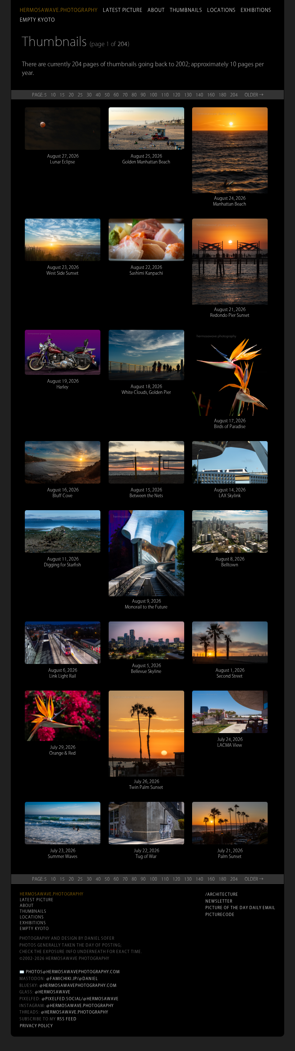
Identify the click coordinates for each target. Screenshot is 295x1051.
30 (89, 95)
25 (80, 95)
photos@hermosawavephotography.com (73, 972)
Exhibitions (256, 10)
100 (153, 95)
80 (134, 95)
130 (188, 95)
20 (71, 95)
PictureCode (220, 914)
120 (176, 95)
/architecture (221, 894)
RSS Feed (67, 1019)
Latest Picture (122, 10)
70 (125, 95)
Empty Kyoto (37, 19)
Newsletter (218, 901)
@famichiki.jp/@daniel (72, 978)
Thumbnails (186, 10)
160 (211, 95)
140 (199, 95)
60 (116, 95)
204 (122, 44)
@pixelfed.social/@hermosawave (80, 999)
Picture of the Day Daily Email (240, 907)
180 (222, 95)
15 (62, 95)
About (156, 10)
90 (143, 95)
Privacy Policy (36, 1026)
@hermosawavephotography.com (78, 985)
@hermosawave (53, 992)
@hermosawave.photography (80, 1005)
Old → (254, 95)
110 (165, 95)
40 (98, 95)
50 (107, 95)
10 (53, 95)
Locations (221, 10)
